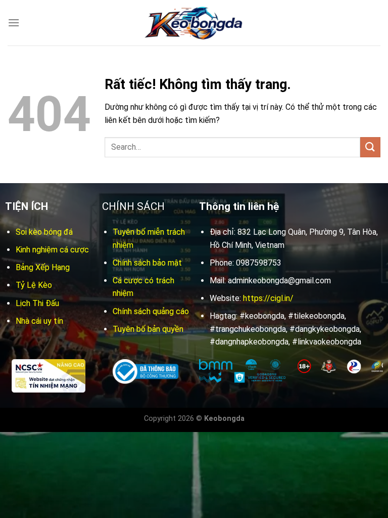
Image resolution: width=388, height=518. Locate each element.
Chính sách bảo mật (147, 263)
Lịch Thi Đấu (37, 303)
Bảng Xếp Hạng (43, 267)
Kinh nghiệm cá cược (52, 249)
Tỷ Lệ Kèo (34, 285)
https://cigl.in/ (268, 298)
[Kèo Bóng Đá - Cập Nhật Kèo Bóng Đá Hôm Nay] (194, 23)
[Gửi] (370, 147)
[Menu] (14, 22)
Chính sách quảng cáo (151, 311)
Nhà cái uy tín (39, 321)
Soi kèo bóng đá (44, 232)
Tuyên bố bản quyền (148, 329)
